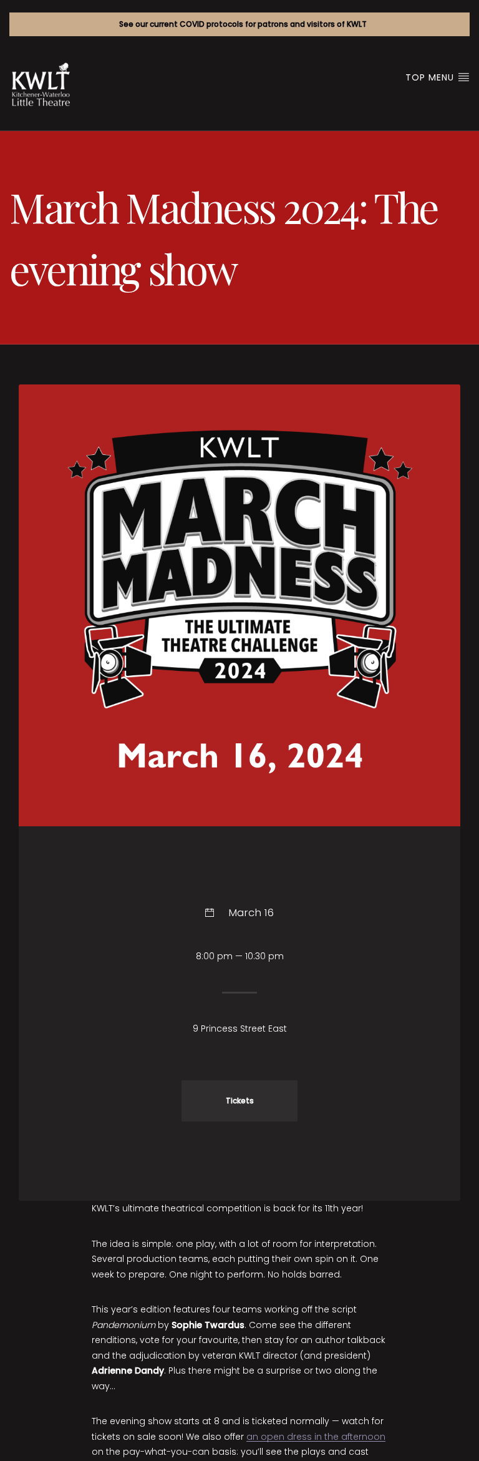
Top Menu (431, 77)
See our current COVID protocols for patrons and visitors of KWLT (243, 24)
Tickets (240, 1101)
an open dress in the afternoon (315, 1436)
